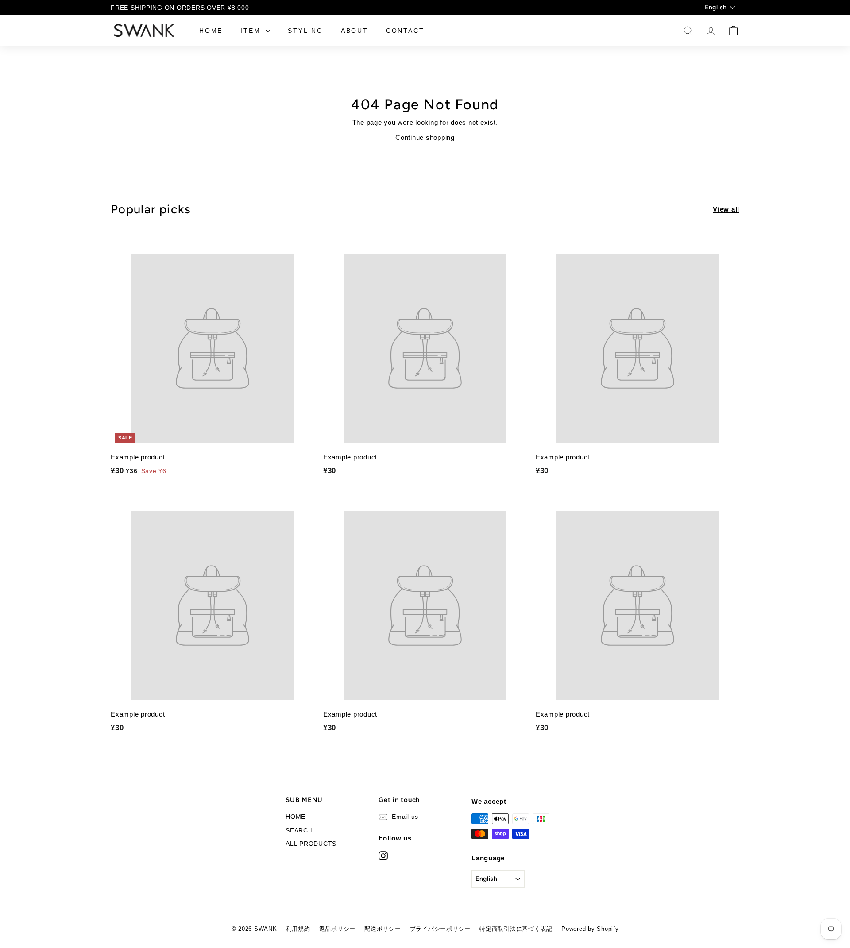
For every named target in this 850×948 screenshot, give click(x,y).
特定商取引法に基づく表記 (515, 928)
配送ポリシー (382, 928)
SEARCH (299, 830)
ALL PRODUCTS (311, 843)
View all (726, 209)
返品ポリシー (337, 928)
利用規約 (298, 928)
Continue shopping (425, 137)
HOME (211, 30)
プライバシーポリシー (440, 928)
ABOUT (354, 30)
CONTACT (405, 30)
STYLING (305, 30)
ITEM (251, 30)
